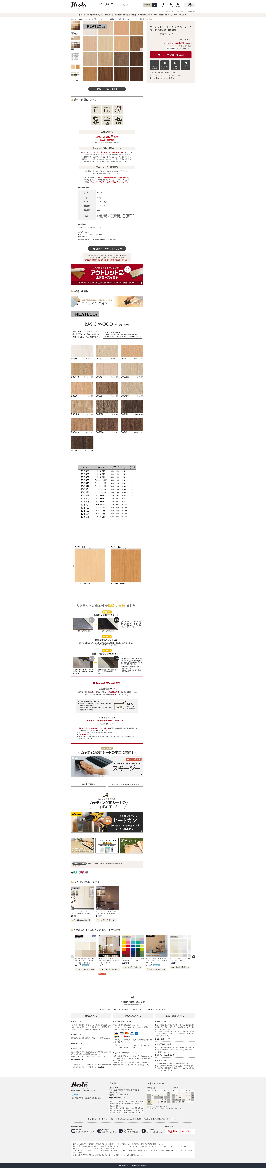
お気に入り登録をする (164, 67)
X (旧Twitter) (128, 1130)
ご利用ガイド (185, 67)
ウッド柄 (139, 19)
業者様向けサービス (139, 1009)
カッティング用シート (93, 19)
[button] (106, 5)
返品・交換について (163, 1039)
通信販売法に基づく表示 (158, 1009)
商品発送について (79, 1043)
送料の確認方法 (78, 1059)
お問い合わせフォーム (119, 1098)
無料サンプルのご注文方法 (165, 1055)
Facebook (150, 1130)
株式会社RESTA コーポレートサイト (83, 1090)
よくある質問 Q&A (122, 1009)
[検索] (154, 5)
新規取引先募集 (160, 1119)
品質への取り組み (144, 1119)
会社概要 (93, 1119)
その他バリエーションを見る (163, 78)
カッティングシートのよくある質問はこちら (166, 75)
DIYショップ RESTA (77, 19)
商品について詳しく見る (106, 89)
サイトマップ (173, 1119)
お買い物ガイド (107, 1009)
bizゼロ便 (101, 1067)
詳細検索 (147, 5)
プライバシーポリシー (107, 1119)
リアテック (130, 19)
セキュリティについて (126, 1119)
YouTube (79, 1130)
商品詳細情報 (99, 239)
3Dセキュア (121, 1047)
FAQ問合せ (175, 67)
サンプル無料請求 (154, 67)
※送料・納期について (184, 48)
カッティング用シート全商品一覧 (113, 19)
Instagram (105, 1130)
